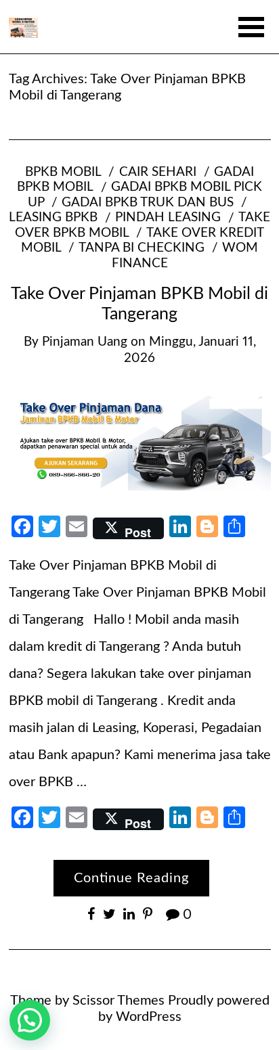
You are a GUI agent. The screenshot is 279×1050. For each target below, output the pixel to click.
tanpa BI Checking (142, 248)
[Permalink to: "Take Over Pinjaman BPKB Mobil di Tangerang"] (140, 440)
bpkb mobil (63, 172)
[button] (29, 1020)
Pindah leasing (168, 217)
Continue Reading (131, 878)
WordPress (148, 1017)
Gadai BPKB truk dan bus (148, 202)
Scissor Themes (118, 1000)
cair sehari (157, 172)
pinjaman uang (84, 342)
